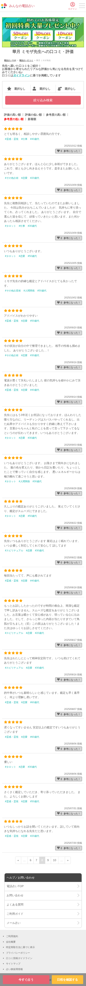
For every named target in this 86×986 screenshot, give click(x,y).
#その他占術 (11, 178)
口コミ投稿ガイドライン (19, 958)
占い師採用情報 (14, 969)
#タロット (10, 226)
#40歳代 (34, 139)
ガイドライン (21, 75)
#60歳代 (34, 702)
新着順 (32, 119)
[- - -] (82, 6)
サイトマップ (13, 963)
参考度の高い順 (56, 114)
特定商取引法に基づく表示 (20, 947)
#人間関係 (29, 290)
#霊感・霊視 (11, 139)
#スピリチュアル (14, 550)
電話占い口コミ (26, 60)
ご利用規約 (12, 936)
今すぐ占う (26, 979)
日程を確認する (67, 979)
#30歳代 (32, 226)
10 (54, 860)
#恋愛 (24, 178)
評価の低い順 (33, 114)
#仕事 (24, 139)
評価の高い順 (12, 114)
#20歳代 (34, 178)
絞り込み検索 (43, 100)
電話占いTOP (10, 60)
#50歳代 (32, 256)
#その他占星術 (13, 290)
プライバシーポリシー (18, 952)
